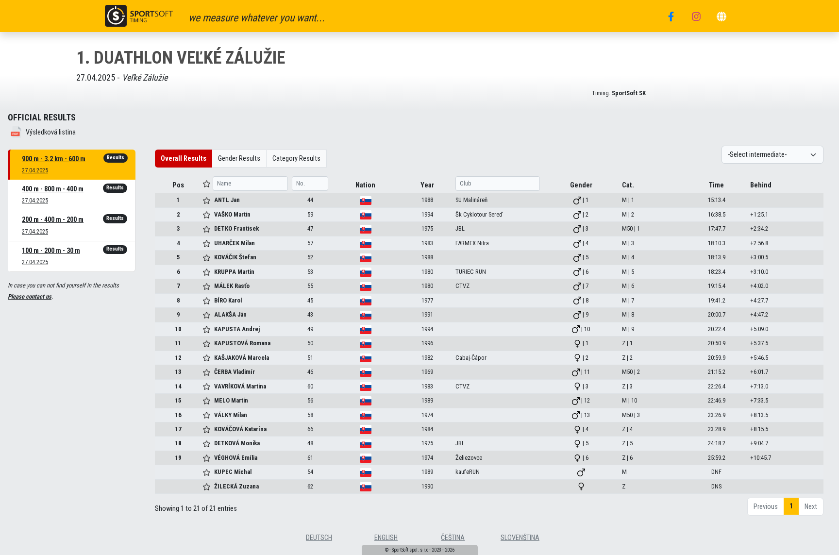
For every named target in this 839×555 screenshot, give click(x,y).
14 (178, 386)
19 (178, 457)
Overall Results (183, 158)
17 (178, 429)
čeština (453, 538)
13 (178, 371)
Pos (178, 185)
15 (178, 400)
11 (178, 343)
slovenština (520, 538)
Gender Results (239, 158)
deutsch (319, 538)
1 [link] (791, 506)
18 (178, 443)
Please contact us (29, 296)
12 (178, 357)
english (386, 538)
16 (178, 415)
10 (178, 329)
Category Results (296, 158)
